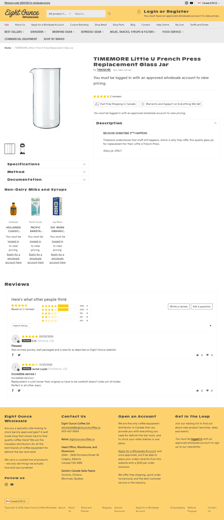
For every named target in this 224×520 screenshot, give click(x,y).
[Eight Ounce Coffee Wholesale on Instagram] (186, 3)
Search (61, 507)
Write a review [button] (179, 306)
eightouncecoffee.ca (82, 439)
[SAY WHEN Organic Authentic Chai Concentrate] (57, 206)
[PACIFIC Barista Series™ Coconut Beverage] (35, 206)
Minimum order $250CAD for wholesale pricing (27, 2)
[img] (30, 336)
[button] (101, 96)
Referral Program (192, 509)
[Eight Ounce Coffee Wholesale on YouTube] (191, 3)
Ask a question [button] (202, 306)
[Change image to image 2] (22, 149)
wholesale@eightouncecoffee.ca (80, 427)
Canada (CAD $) (209, 3)
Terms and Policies (86, 509)
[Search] (109, 13)
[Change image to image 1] (10, 149)
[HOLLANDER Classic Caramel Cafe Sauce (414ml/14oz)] (13, 206)
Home (8, 47)
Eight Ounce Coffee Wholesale (40, 507)
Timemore (104, 69)
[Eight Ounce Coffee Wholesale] (22, 14)
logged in (196, 439)
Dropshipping (177, 507)
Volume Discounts (119, 509)
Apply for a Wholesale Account (137, 451)
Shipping (106, 507)
